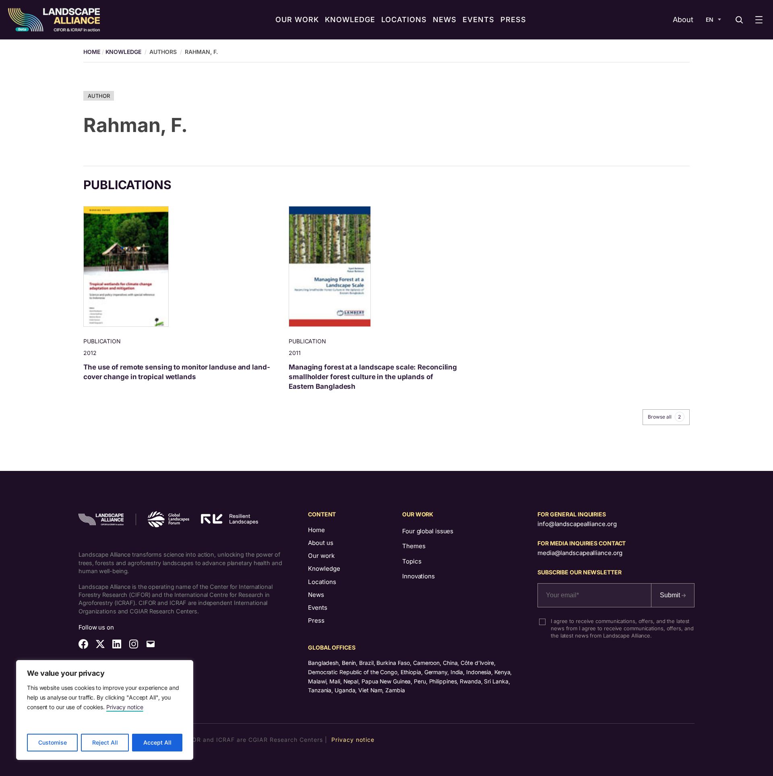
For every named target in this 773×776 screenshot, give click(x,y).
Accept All (157, 742)
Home (316, 530)
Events (317, 607)
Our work (321, 555)
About (683, 19)
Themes (413, 546)
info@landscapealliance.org (576, 524)
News (316, 595)
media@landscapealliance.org (579, 553)
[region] (104, 710)
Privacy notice (124, 707)
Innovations (418, 576)
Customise (52, 742)
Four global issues (427, 531)
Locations (322, 582)
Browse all (664, 417)
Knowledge (123, 51)
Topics (411, 561)
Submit (671, 595)
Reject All (105, 742)
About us (320, 543)
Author (99, 96)
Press (316, 620)
